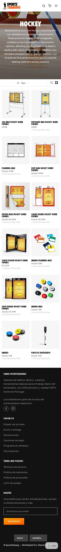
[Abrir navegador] (56, 5)
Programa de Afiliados (16, 445)
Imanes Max (36, 306)
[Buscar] (43, 5)
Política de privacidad (16, 477)
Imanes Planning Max (41, 260)
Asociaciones (11, 451)
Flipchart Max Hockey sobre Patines (44, 123)
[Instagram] (13, 408)
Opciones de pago (14, 440)
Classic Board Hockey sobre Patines (44, 215)
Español (37, 538)
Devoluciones (11, 435)
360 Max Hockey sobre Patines (12, 123)
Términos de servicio (15, 467)
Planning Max (8, 168)
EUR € (20, 538)
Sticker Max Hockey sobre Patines (14, 215)
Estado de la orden (14, 424)
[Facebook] (6, 408)
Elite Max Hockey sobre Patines (42, 169)
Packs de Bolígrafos (40, 352)
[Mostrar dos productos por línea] (56, 82)
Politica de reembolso (16, 472)
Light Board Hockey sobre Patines (14, 307)
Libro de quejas (12, 483)
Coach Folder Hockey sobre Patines (15, 261)
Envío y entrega (12, 429)
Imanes (5, 352)
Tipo (23, 83)
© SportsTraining (11, 545)
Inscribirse (14, 521)
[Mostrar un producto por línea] (51, 82)
